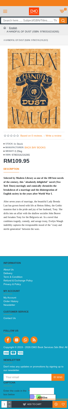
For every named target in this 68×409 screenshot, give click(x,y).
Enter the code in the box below (15, 392)
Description (11, 169)
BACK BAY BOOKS (35, 147)
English (13, 27)
